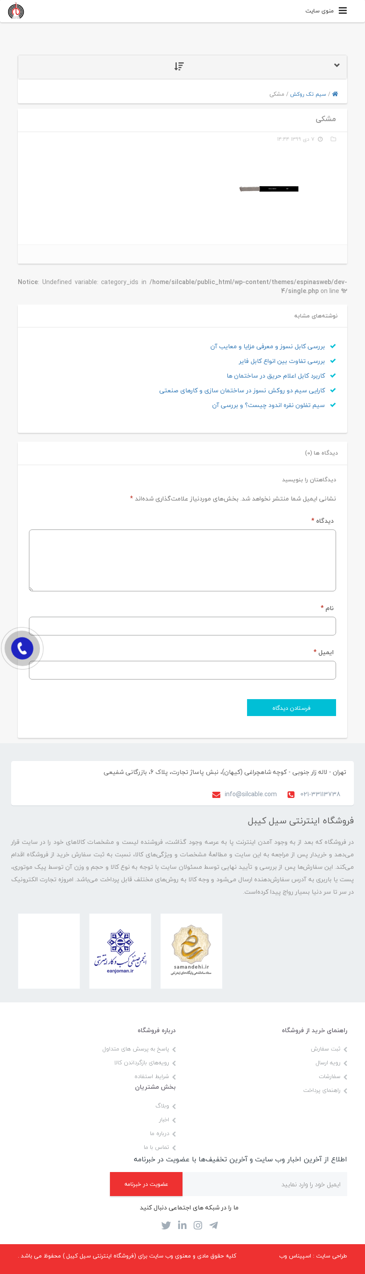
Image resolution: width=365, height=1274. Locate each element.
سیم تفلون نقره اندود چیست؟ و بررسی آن (269, 405)
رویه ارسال (328, 1062)
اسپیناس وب (295, 1256)
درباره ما (159, 1133)
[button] (182, 67)
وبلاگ (162, 1106)
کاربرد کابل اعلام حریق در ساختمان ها (277, 375)
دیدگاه (322, 520)
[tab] (182, 67)
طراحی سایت (331, 1256)
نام (327, 608)
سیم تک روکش (308, 94)
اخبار (164, 1119)
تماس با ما (156, 1147)
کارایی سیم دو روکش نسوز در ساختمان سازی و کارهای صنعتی (243, 390)
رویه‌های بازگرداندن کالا (141, 1062)
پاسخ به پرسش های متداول (135, 1049)
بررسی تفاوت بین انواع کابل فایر (283, 360)
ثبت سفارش (326, 1049)
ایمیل (323, 652)
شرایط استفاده (151, 1076)
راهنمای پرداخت (322, 1090)
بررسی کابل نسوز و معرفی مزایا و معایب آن (269, 346)
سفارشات (330, 1076)
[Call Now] (22, 648)
